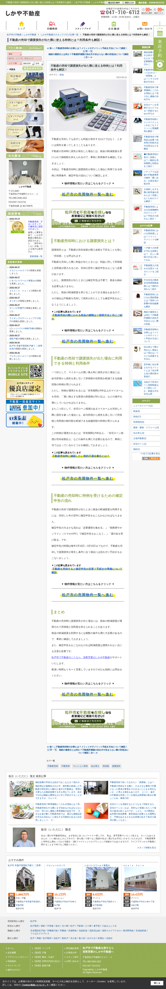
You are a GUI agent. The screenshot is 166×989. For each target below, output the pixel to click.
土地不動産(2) (139, 438)
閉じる (157, 983)
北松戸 (56, 938)
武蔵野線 (72, 930)
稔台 (58, 926)
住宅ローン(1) (139, 444)
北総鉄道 (83, 930)
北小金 (73, 938)
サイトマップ (14, 965)
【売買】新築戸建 (42, 965)
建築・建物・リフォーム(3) (146, 427)
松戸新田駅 (97, 905)
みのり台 (91, 938)
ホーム (11, 948)
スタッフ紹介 (72, 957)
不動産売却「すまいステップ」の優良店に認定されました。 (35, 225)
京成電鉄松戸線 (37, 930)
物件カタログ (14, 970)
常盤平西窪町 (33, 902)
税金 (62, 74)
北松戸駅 (135, 905)
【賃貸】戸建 (40, 952)
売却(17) (137, 416)
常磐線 (63, 930)
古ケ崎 (146, 902)
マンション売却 (80, 766)
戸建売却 (65, 766)
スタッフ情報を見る (146, 847)
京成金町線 (141, 930)
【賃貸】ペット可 (42, 948)
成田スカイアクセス (111, 930)
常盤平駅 (20, 905)
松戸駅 (57, 905)
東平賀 (97, 926)
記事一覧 (88, 51)
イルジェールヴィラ (18, 270)
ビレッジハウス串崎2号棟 (21, 328)
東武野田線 (128, 930)
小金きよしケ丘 (109, 926)
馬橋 (39, 938)
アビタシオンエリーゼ (19, 356)
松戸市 (25, 902)
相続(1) (136, 449)
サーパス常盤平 (16, 308)
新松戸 (65, 938)
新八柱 (82, 938)
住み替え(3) (138, 433)
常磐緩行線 (52, 930)
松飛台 (101, 938)
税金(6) (136, 411)
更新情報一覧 (36, 256)
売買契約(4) (138, 422)
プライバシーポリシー (18, 957)
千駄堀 (80, 926)
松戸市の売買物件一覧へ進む (88, 194)
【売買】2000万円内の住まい (47, 961)
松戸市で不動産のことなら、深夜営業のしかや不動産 (81, 657)
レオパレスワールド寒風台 (22, 280)
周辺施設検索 (72, 948)
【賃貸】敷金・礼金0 (44, 957)
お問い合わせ (72, 961)
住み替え (95, 766)
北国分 (109, 938)
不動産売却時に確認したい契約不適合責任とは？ (80, 456)
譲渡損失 (116, 766)
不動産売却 (52, 766)
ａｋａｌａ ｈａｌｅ (19, 290)
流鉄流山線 (94, 930)
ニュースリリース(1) (143, 406)
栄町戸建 (13, 338)
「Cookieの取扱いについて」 (34, 985)
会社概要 (12, 952)
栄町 (43, 926)
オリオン (13, 301)
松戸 (68, 902)
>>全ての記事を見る (150, 453)
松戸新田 (108, 902)
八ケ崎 (88, 926)
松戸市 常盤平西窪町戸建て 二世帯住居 (26, 865)
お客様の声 (71, 952)
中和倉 (50, 926)
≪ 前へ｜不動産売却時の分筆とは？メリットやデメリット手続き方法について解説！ (87, 48)
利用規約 (12, 961)
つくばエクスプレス (39, 933)
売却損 (106, 766)
